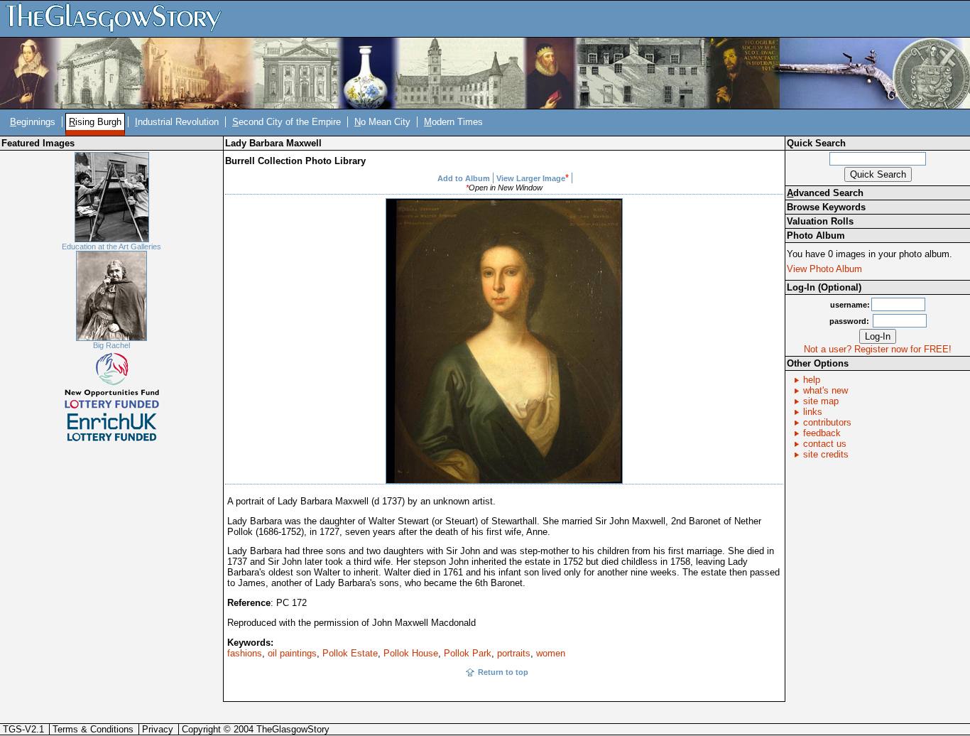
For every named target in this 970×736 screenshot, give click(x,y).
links (812, 411)
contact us (824, 443)
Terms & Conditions (93, 729)
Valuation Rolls (820, 221)
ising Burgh (95, 122)
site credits (826, 454)
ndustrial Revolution (177, 122)
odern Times (453, 122)
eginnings (32, 122)
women (550, 653)
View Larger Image (530, 178)
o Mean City (382, 122)
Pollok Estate (350, 653)
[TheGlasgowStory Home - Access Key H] (118, 18)
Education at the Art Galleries (111, 246)
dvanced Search (825, 193)
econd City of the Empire (286, 122)
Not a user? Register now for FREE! (878, 349)
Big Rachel (111, 345)
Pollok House (410, 653)
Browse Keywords (826, 207)
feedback (822, 433)
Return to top (503, 672)
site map (821, 401)
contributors (827, 422)
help (811, 379)
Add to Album (463, 178)
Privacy (157, 729)
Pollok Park (467, 653)
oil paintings (292, 653)
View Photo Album (824, 269)
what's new (825, 390)
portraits (513, 653)
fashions (244, 653)
